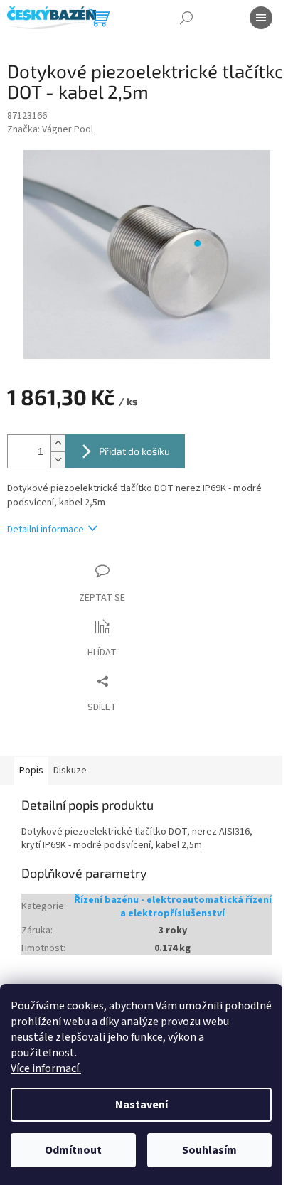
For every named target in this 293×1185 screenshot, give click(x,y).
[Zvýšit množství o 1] (57, 443)
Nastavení (141, 1104)
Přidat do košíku (134, 451)
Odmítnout (73, 1150)
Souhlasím (209, 1150)
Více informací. (46, 1068)
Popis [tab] (31, 770)
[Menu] (261, 18)
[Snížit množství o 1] (57, 459)
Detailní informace (45, 530)
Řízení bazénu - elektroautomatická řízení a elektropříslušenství (173, 907)
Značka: (50, 129)
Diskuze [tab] (70, 770)
